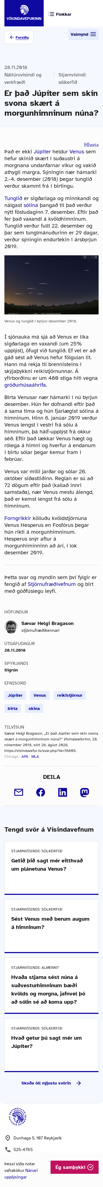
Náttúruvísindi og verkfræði (22, 78)
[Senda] (18, 792)
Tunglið (13, 198)
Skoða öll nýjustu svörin (46, 1083)
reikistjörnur (69, 695)
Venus (76, 151)
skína (34, 708)
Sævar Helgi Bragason (47, 623)
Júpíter (42, 151)
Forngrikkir (17, 518)
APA (24, 756)
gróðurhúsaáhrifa (25, 384)
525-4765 (23, 1149)
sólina (31, 205)
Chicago (11, 756)
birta (13, 708)
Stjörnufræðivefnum (52, 584)
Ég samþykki (71, 1167)
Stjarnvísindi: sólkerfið (73, 78)
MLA (35, 756)
